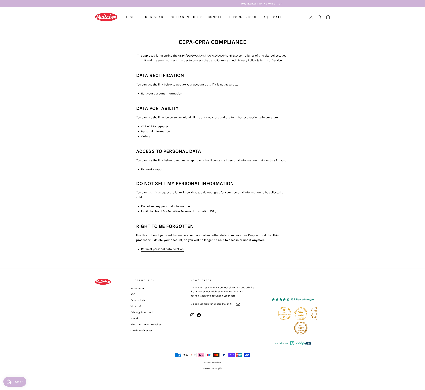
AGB (132, 294)
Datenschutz (137, 300)
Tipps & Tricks (241, 17)
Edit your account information (161, 93)
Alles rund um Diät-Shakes (145, 324)
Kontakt (135, 318)
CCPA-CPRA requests (155, 126)
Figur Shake (154, 17)
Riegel (130, 17)
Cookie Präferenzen (141, 330)
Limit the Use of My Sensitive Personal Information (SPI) (178, 211)
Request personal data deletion (162, 249)
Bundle (215, 17)
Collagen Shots (187, 17)
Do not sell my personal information (165, 206)
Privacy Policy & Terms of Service (260, 60)
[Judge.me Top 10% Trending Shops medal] (285, 328)
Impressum (137, 288)
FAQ (265, 17)
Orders (145, 136)
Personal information (155, 131)
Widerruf (135, 306)
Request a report (152, 169)
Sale (277, 17)
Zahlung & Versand (141, 312)
